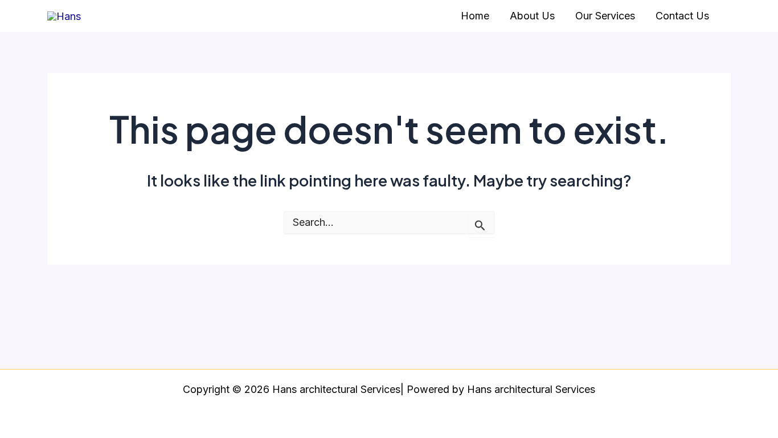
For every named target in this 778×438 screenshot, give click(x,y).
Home (475, 16)
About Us (532, 16)
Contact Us (682, 16)
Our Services (605, 16)
